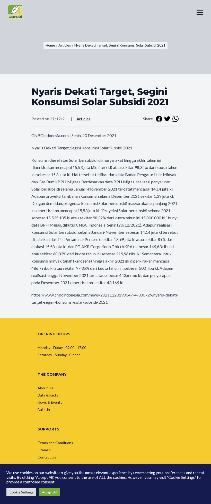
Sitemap (44, 450)
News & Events (50, 402)
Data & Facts (48, 395)
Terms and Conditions (55, 442)
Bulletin (44, 409)
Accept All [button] (49, 492)
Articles (83, 118)
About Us (45, 388)
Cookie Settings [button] (21, 492)
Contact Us (47, 457)
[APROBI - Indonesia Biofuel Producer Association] (15, 12)
